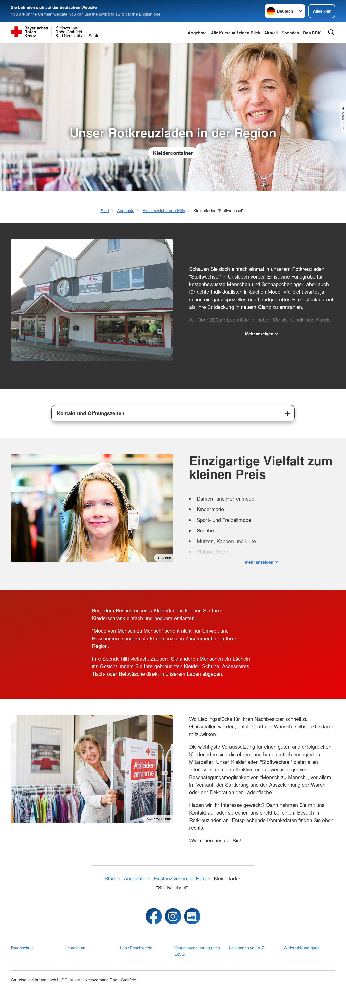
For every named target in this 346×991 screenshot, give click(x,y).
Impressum (75, 948)
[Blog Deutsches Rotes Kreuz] (192, 916)
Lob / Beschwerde (136, 948)
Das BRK (312, 33)
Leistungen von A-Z (246, 948)
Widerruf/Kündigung (302, 948)
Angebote (197, 33)
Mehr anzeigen (259, 334)
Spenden (290, 33)
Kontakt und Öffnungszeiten (90, 413)
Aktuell (271, 33)
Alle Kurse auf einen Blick (235, 33)
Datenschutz (22, 948)
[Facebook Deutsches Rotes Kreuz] (154, 916)
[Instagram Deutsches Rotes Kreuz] (173, 916)
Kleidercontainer (173, 152)
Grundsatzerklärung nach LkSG (197, 951)
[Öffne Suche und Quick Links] (331, 32)
